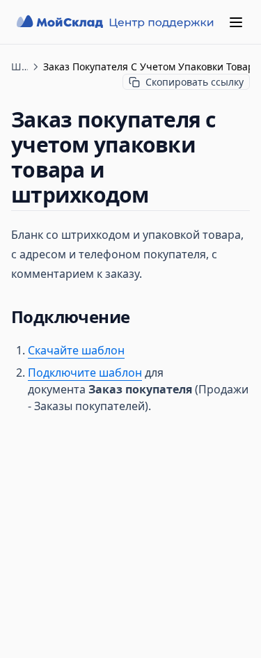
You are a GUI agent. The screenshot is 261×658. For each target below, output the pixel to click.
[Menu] (236, 22)
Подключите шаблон (85, 372)
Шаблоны (19, 66)
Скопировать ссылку (194, 81)
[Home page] (116, 22)
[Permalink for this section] (161, 194)
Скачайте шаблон (76, 350)
